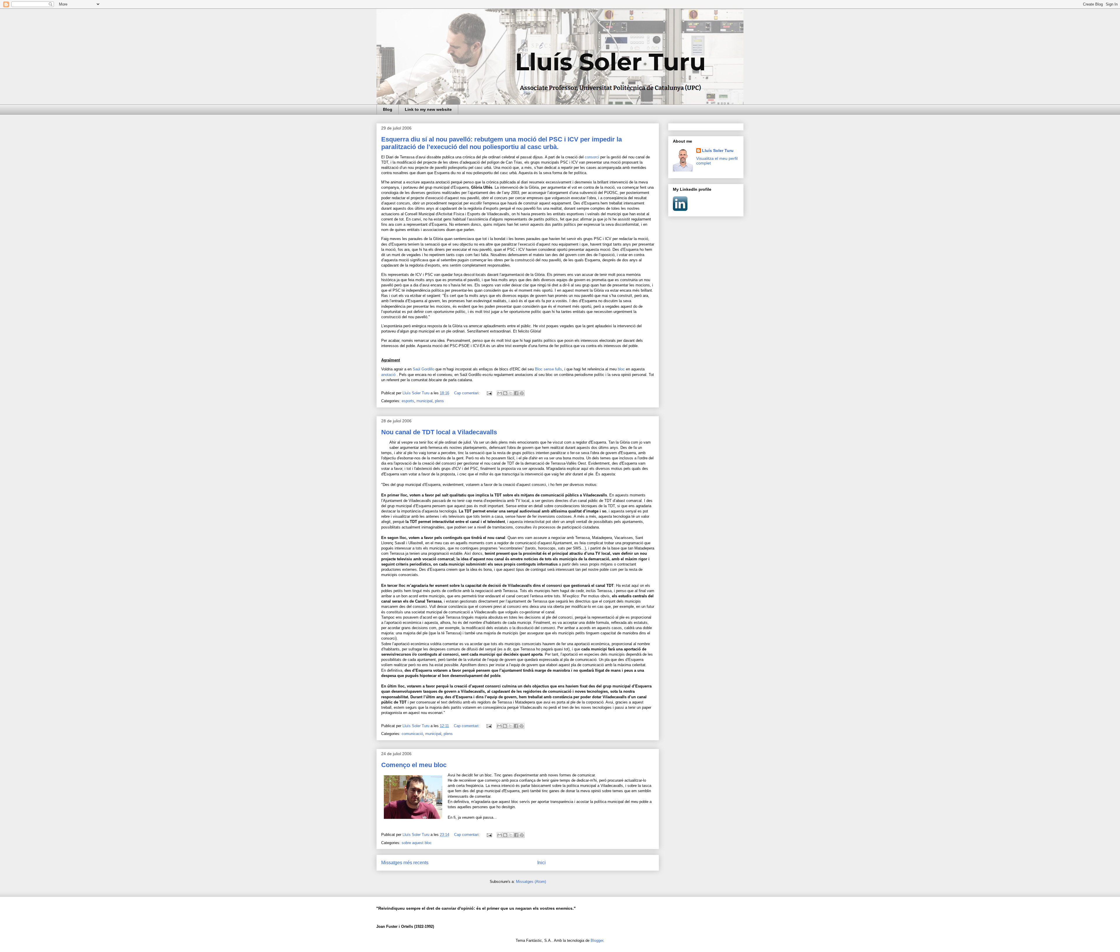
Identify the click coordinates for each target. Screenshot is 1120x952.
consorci (592, 157)
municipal (424, 401)
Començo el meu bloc (414, 765)
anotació (388, 374)
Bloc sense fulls (548, 369)
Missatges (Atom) (531, 881)
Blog (387, 109)
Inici (541, 862)
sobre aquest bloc (417, 843)
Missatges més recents (404, 862)
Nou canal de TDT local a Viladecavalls (439, 432)
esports (408, 401)
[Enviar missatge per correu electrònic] (489, 393)
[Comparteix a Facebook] (516, 393)
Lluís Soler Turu (718, 150)
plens (439, 401)
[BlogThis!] (505, 393)
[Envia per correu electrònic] (500, 393)
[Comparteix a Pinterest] (522, 393)
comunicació (412, 734)
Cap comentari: (467, 393)
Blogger (597, 940)
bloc (621, 369)
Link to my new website (428, 109)
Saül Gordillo (423, 369)
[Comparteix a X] (511, 393)
